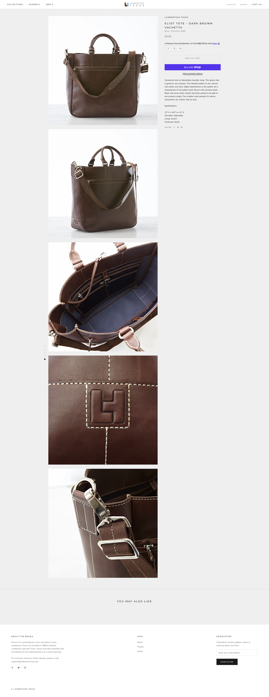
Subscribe (227, 662)
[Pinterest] (181, 127)
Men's (49, 4)
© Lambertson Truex (23, 689)
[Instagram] (25, 667)
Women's (34, 4)
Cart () (257, 4)
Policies (140, 646)
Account (231, 4)
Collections (15, 4)
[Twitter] (178, 127)
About (140, 642)
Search (243, 4)
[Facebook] (174, 127)
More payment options (193, 73)
